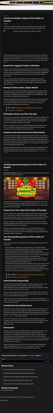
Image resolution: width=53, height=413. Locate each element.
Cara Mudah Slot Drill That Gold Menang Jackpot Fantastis (18, 384)
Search (3, 359)
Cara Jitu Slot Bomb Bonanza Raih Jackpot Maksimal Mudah (19, 369)
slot (29, 142)
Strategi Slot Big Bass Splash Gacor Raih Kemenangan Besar (19, 373)
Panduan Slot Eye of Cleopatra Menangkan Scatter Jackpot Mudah (20, 376)
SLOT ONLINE (6, 15)
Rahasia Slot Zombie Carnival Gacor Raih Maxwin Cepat (17, 380)
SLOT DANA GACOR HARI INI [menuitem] (27, 58)
